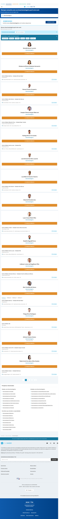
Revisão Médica (33, 468)
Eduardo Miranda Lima (29, 200)
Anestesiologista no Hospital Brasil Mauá (38, 403)
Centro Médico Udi (6, 323)
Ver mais (32, 38)
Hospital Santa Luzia (5, 146)
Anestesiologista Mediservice (8, 417)
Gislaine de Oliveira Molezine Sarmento (29, 66)
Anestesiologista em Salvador (8, 398)
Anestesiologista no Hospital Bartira (38, 398)
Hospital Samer (4, 372)
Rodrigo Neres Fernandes (29, 135)
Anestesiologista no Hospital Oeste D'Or (38, 400)
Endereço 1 (4, 297)
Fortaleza (17, 38)
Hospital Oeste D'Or (5, 349)
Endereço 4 (20, 297)
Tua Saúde (2, 435)
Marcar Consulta (8, 435)
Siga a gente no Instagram (50, 443)
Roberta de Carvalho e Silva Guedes (29, 361)
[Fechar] (57, 32)
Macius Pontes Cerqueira (30, 89)
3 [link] (30, 380)
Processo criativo (4, 468)
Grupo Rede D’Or (35, 495)
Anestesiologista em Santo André (9, 393)
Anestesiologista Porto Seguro (8, 420)
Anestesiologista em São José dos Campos (11, 403)
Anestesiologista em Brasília (8, 391)
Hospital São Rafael (5, 100)
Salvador (22, 38)
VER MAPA (55, 79)
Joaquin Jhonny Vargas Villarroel (29, 112)
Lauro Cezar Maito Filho (29, 218)
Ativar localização (20, 32)
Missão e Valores (33, 465)
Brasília (27, 38)
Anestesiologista (15, 435)
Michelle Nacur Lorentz (29, 48)
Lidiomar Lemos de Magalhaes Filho (29, 264)
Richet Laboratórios (30, 515)
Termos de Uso (33, 471)
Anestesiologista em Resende (8, 407)
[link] (36, 380)
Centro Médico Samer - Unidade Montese (11, 370)
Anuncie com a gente (5, 474)
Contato (31, 474)
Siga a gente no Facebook (54, 443)
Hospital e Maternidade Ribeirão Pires (8, 123)
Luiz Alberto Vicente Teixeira (29, 176)
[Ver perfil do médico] (29, 44)
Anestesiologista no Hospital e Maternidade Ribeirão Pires (42, 405)
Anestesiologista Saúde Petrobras (9, 427)
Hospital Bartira (4, 77)
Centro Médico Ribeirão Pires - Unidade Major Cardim (14, 122)
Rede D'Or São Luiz (26, 512)
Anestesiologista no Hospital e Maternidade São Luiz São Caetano (43, 393)
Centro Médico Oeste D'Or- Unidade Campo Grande (13, 347)
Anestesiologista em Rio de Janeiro (9, 396)
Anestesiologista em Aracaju (8, 405)
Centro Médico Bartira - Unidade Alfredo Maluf (12, 76)
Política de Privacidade (5, 471)
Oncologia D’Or (33, 512)
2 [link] (28, 380)
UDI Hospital (4, 325)
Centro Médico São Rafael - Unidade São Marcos (13, 99)
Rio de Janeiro (5, 38)
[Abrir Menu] (2, 7)
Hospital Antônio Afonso (6, 275)
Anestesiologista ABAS (7, 429)
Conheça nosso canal (47, 443)
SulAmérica (23, 515)
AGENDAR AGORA (50, 22)
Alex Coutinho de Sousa (29, 287)
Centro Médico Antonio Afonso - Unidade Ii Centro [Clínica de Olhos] (17, 273)
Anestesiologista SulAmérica (8, 413)
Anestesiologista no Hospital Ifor (37, 407)
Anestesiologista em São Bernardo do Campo (11, 400)
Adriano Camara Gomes (29, 337)
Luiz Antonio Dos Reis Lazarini (29, 158)
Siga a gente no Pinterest (57, 443)
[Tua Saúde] (6, 443)
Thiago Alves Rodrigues (29, 314)
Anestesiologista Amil (7, 422)
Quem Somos (3, 465)
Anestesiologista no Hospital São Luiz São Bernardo (40, 396)
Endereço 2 (9, 297)
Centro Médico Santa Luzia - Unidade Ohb (11, 145)
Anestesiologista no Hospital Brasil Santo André (40, 391)
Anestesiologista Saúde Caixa (8, 424)
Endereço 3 (14, 297)
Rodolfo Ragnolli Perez (29, 241)
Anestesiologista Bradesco (8, 415)
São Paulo (11, 38)
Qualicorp (36, 515)
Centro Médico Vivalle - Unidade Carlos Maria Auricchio (14, 227)
